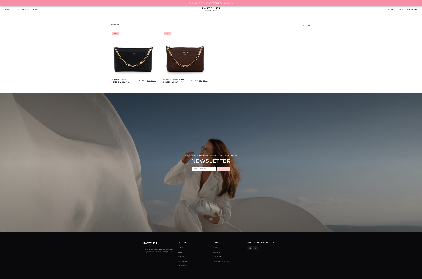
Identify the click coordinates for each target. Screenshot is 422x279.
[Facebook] (255, 248)
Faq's (215, 247)
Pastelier (150, 243)
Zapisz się (223, 168)
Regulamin (217, 252)
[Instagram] (249, 248)
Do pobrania (183, 261)
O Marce (392, 9)
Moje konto (217, 256)
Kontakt (26, 9)
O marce (181, 247)
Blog (401, 9)
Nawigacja (182, 266)
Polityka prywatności (221, 261)
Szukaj (36, 9)
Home (7, 9)
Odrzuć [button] (230, 3)
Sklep (16, 9)
